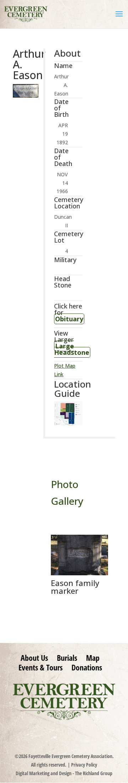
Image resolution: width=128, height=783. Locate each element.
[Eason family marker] (79, 573)
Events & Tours (40, 667)
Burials (67, 657)
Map (93, 657)
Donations (86, 667)
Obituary (69, 319)
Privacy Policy (84, 764)
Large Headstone (71, 349)
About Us (34, 657)
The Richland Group (93, 773)
